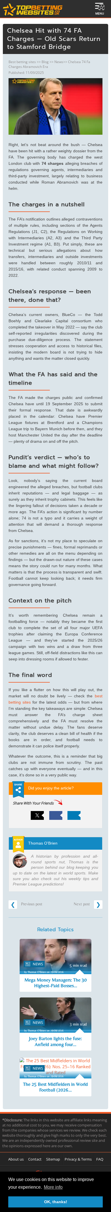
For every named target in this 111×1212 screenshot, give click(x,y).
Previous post (31, 904)
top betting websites (33, 9)
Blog (45, 61)
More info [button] (53, 1187)
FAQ (99, 1159)
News (58, 61)
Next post (82, 904)
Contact (35, 1159)
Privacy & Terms (78, 1159)
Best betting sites (22, 61)
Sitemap (53, 1159)
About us (16, 1159)
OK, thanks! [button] (55, 1201)
